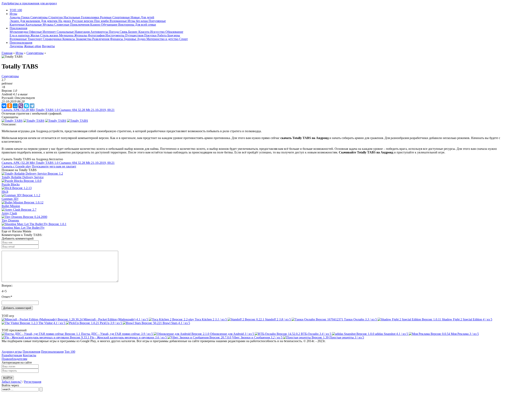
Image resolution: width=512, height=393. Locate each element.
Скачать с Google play (16, 166)
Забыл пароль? (12, 381)
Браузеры (173, 35)
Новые (136, 17)
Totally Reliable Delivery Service (23, 177)
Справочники (52, 39)
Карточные (18, 24)
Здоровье (130, 39)
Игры (19, 53)
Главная (7, 53)
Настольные (72, 17)
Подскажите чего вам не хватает (54, 166)
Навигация (82, 31)
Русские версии (83, 21)
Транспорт (35, 39)
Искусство (157, 31)
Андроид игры (12, 351)
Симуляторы (39, 17)
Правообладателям (14, 359)
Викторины (126, 24)
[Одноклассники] (9, 105)
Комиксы (69, 39)
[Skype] (26, 105)
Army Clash (9, 213)
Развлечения (101, 39)
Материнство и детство (162, 39)
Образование (174, 31)
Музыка (48, 24)
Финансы (117, 39)
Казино (95, 24)
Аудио (141, 39)
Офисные (36, 31)
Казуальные (34, 24)
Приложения (31, 351)
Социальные (66, 31)
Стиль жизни (49, 35)
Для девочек (49, 21)
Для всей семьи (145, 24)
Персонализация (52, 351)
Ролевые (106, 17)
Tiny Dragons (10, 220)
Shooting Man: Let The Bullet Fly (23, 227)
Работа (162, 35)
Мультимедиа (19, 31)
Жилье (35, 35)
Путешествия (134, 35)
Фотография (96, 35)
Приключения (80, 24)
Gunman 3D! (10, 199)
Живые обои (32, 46)
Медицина (66, 35)
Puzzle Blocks (11, 184)
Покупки (150, 35)
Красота (144, 31)
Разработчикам (12, 355)
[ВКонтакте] (4, 105)
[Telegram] (32, 105)
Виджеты (48, 46)
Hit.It (5, 191)
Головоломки (90, 17)
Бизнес (133, 31)
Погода (114, 31)
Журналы (81, 35)
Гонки (25, 17)
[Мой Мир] (15, 105)
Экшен (15, 21)
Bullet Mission (11, 206)
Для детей (147, 17)
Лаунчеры (16, 46)
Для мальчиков (30, 21)
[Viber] (20, 105)
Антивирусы (99, 31)
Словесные (62, 24)
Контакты (29, 355)
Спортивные (121, 17)
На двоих (65, 21)
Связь (124, 31)
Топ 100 (69, 351)
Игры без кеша (138, 21)
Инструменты (115, 35)
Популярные (157, 21)
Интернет (50, 31)
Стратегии (56, 17)
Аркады (15, 17)
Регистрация (32, 381)
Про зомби (102, 21)
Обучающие (109, 24)
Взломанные (119, 21)
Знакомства (84, 39)
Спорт (183, 39)
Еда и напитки (20, 35)
